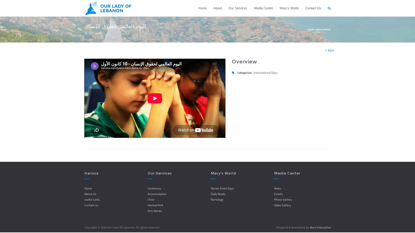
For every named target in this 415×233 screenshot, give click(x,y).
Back (331, 50)
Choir (151, 200)
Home (202, 8)
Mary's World (289, 8)
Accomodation (157, 194)
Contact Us (313, 8)
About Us (90, 194)
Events (278, 194)
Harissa (91, 173)
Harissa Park (155, 205)
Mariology (217, 200)
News (277, 188)
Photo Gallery (283, 200)
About (218, 8)
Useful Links (92, 200)
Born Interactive (320, 227)
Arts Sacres (155, 211)
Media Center (263, 8)
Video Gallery (282, 205)
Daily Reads (218, 194)
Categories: (244, 73)
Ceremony (154, 188)
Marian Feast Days (222, 188)
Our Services (237, 8)
